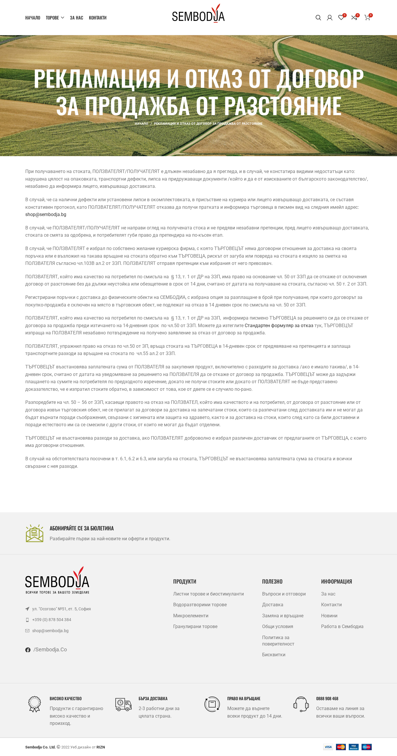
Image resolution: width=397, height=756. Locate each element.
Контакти (331, 604)
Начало (141, 124)
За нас (328, 594)
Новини (329, 615)
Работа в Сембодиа (342, 626)
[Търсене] (318, 17)
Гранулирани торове (195, 626)
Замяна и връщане (282, 615)
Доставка (272, 604)
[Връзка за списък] (80, 609)
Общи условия (277, 626)
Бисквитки (273, 654)
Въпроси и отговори (284, 594)
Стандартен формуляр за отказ (279, 325)
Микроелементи (190, 615)
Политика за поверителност (278, 641)
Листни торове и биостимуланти (208, 594)
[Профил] (329, 17)
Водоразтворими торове (200, 604)
